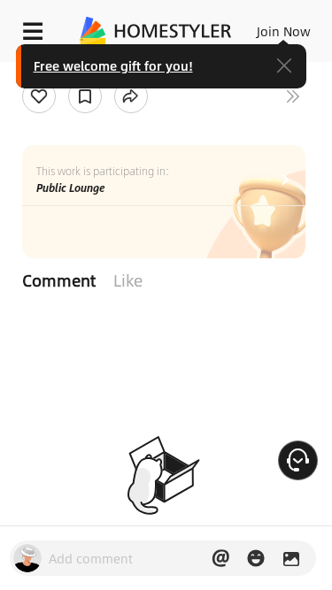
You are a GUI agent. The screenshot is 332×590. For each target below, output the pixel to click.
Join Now (284, 31)
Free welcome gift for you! (113, 65)
